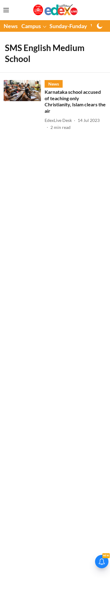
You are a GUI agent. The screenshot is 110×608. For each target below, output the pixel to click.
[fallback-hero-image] (24, 105)
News (11, 26)
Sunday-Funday (68, 26)
